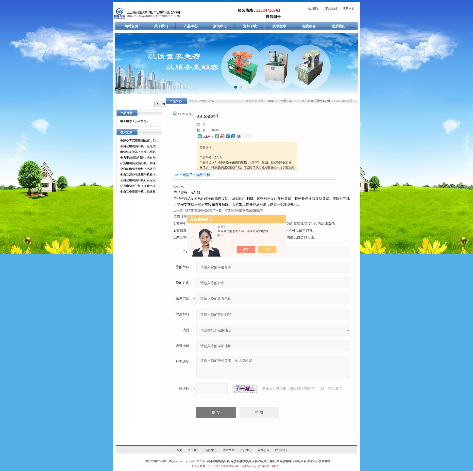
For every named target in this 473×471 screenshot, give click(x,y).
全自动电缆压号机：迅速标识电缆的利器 (139, 191)
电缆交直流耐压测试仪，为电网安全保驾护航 (139, 140)
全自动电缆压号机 (288, 461)
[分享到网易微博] (238, 136)
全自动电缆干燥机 (264, 461)
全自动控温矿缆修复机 (315, 461)
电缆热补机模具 (241, 461)
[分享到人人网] (233, 136)
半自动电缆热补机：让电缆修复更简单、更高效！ (139, 146)
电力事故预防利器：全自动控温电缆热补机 (139, 157)
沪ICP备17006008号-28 (223, 466)
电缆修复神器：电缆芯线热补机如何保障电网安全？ (139, 152)
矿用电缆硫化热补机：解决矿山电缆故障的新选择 (139, 163)
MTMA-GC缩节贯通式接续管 (244, 210)
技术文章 (279, 26)
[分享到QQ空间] (217, 136)
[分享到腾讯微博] (227, 136)
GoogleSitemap (247, 466)
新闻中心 (220, 26)
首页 (271, 101)
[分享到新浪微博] (222, 136)
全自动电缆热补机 (218, 461)
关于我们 (161, 26)
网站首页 (131, 26)
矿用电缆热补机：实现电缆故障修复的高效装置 (139, 186)
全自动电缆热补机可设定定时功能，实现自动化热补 (139, 180)
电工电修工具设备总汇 (135, 121)
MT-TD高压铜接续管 (198, 210)
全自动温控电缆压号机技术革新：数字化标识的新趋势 (139, 174)
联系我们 (348, 8)
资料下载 (250, 26)
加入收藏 (331, 8)
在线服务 (309, 26)
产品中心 (191, 26)
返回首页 (314, 8)
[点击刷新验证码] (245, 389)
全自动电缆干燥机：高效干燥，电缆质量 (139, 169)
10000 (215, 130)
